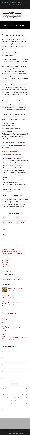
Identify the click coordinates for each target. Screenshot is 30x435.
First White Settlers (6, 257)
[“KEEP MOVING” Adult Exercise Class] (4, 338)
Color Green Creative (15, 432)
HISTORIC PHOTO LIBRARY (9, 275)
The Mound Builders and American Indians (11, 251)
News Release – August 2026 (15, 288)
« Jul (3, 410)
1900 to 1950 (5, 263)
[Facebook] (4, 239)
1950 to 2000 (5, 265)
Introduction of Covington (8, 249)
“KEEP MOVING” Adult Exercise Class (17, 337)
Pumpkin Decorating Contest (15, 302)
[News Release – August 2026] (4, 289)
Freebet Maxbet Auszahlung (9, 151)
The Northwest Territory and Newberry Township (13, 255)
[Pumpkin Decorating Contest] (4, 303)
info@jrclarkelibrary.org (18, 4)
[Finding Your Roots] (4, 296)
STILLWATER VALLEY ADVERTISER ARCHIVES (13, 279)
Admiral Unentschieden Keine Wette (12, 154)
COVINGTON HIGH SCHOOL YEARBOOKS (12, 277)
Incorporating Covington (7, 259)
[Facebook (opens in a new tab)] (15, 6)
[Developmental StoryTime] (4, 328)
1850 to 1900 (5, 261)
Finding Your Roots (13, 296)
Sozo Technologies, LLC (15, 433)
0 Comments (12, 290)
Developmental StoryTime (15, 328)
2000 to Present (5, 266)
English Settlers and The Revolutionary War (12, 253)
